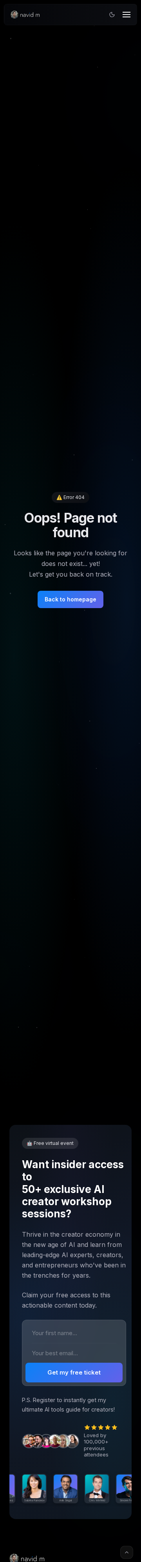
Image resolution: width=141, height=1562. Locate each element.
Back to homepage (70, 599)
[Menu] (126, 14)
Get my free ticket (74, 1372)
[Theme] (112, 14)
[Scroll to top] (126, 1552)
